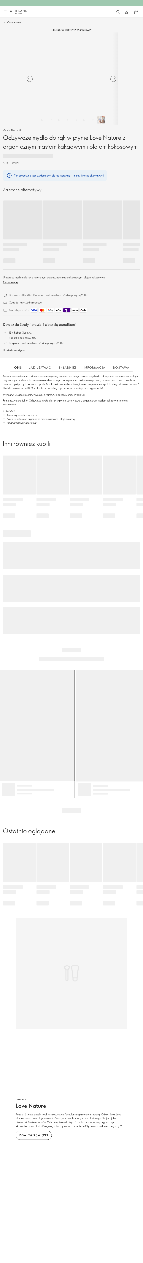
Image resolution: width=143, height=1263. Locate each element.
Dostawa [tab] (121, 367)
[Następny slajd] (113, 79)
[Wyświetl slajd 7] (92, 119)
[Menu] (5, 12)
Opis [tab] (18, 367)
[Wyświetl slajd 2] (50, 119)
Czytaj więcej (10, 282)
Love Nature (12, 129)
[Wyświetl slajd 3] (59, 119)
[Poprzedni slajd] (30, 79)
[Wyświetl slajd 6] (84, 119)
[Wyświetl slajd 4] (67, 119)
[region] (71, 78)
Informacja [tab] (95, 367)
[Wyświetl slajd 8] (101, 119)
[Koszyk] (136, 12)
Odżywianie (14, 22)
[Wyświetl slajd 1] (42, 119)
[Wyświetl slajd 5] (76, 119)
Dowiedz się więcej (14, 350)
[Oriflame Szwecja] (18, 11)
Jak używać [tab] (40, 367)
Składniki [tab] (67, 367)
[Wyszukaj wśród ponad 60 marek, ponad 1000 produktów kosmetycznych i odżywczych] (118, 12)
